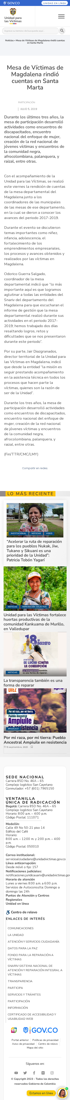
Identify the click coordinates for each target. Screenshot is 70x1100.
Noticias (9, 40)
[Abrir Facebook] (35, 1073)
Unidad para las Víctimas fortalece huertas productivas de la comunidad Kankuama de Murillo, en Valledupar (35, 622)
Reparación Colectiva (34, 606)
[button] (15, 3)
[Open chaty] (62, 1093)
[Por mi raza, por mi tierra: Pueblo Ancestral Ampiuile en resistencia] (35, 710)
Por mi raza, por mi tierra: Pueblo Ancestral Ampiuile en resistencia (35, 740)
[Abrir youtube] (17, 1073)
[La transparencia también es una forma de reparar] (35, 654)
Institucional (18, 533)
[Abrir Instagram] (53, 1073)
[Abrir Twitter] (26, 1073)
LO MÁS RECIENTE (30, 494)
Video (49, 533)
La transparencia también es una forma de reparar (33, 683)
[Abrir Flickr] (44, 1073)
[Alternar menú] (61, 16)
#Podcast (13, 728)
